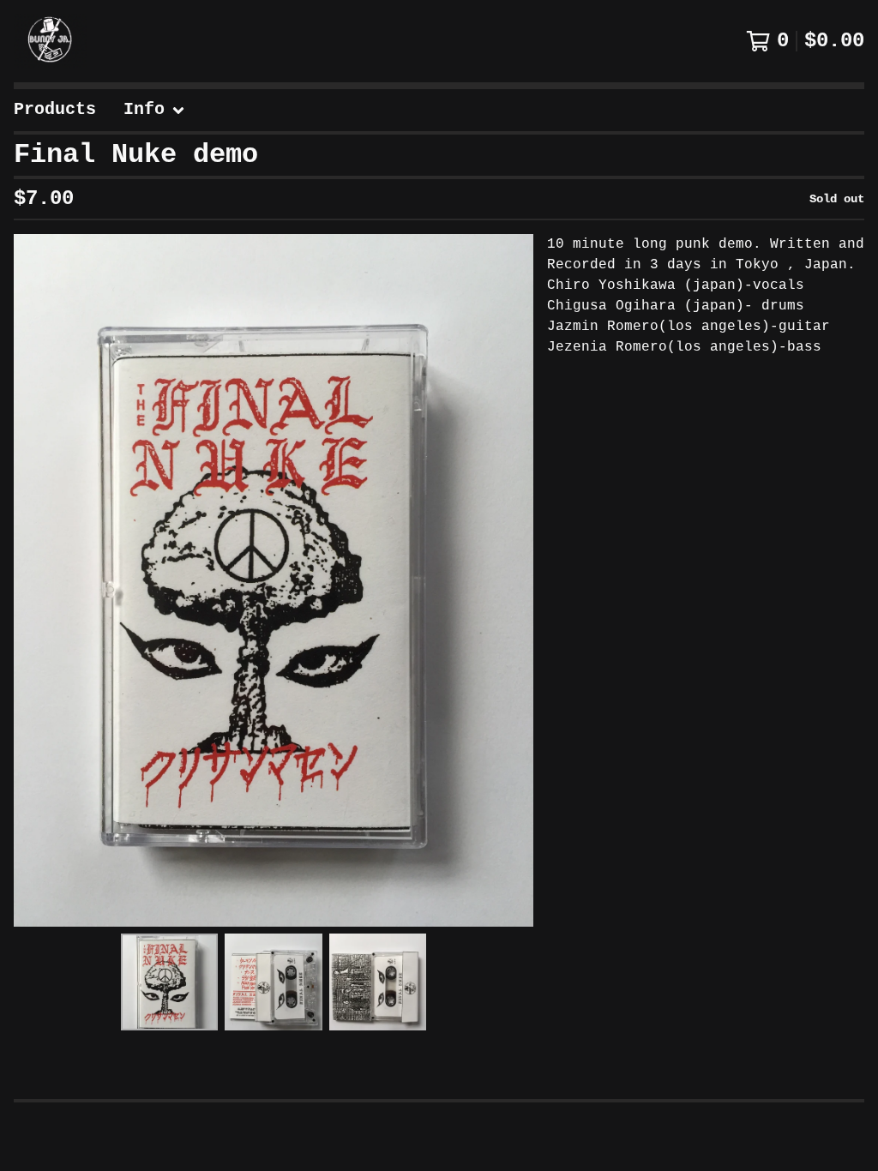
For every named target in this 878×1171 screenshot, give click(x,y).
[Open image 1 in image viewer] (273, 580)
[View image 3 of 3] (377, 982)
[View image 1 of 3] (169, 982)
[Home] (50, 41)
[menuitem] (55, 110)
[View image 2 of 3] (273, 982)
